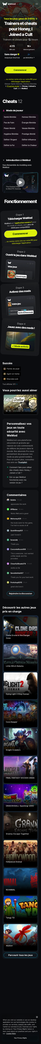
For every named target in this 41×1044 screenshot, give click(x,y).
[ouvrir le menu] (36, 4)
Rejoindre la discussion (20, 593)
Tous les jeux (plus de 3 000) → (20, 18)
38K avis (12, 49)
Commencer (20, 70)
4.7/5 (12, 46)
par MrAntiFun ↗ (29, 58)
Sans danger (10, 54)
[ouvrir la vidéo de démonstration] (20, 182)
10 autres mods (13, 86)
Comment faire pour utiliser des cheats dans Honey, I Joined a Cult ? (20, 470)
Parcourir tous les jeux (20, 955)
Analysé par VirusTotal (12, 58)
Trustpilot (22, 462)
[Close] (37, 1017)
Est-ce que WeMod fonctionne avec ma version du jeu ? (17, 480)
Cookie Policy (11, 1033)
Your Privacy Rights (20, 1038)
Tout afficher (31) (9, 384)
